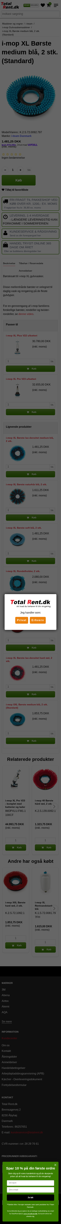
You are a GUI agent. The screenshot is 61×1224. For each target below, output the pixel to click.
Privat (21, 620)
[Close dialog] (55, 1165)
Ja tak (30, 1197)
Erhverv (38, 620)
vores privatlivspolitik (30, 1214)
